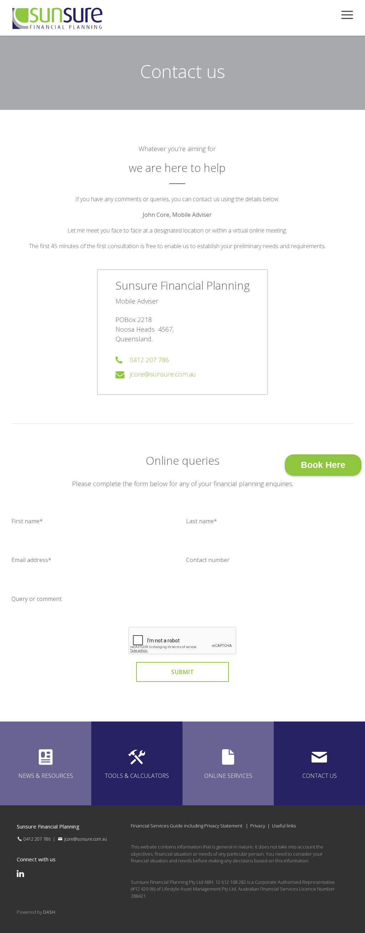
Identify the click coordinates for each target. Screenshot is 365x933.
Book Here (323, 465)
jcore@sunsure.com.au (163, 374)
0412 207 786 (149, 360)
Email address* (31, 560)
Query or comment (36, 599)
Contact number (208, 560)
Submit (182, 672)
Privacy (257, 825)
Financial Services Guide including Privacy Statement (186, 825)
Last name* (201, 521)
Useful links (284, 825)
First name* (27, 521)
